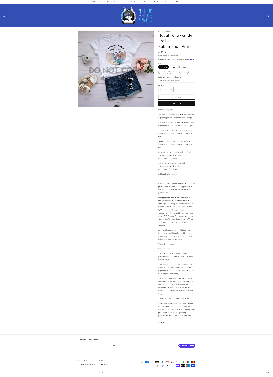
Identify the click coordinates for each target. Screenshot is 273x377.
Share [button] (163, 322)
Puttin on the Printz (87, 372)
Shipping (161, 55)
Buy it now (177, 103)
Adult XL (164, 67)
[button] (4, 15)
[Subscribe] (113, 345)
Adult (174, 67)
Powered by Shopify (99, 372)
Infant (174, 72)
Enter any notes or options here (170, 77)
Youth (184, 67)
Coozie (184, 72)
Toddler (163, 72)
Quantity (161, 85)
